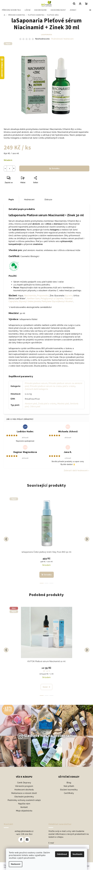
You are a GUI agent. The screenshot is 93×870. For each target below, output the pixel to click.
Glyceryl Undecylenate (30, 301)
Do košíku (55, 168)
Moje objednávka (24, 811)
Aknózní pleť (31, 403)
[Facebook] (21, 839)
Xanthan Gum (33, 298)
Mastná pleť (63, 403)
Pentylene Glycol (50, 301)
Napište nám (24, 804)
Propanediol (43, 295)
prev (6, 539)
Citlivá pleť (35, 406)
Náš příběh (69, 786)
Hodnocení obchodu (24, 789)
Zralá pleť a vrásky (47, 403)
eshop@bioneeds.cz (24, 831)
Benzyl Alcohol (65, 301)
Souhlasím (77, 854)
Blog (69, 782)
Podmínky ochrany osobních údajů (24, 800)
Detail (45, 687)
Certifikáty (69, 793)
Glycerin (68, 295)
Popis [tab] (11, 199)
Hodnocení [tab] (29, 199)
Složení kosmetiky (69, 789)
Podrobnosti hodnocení (62, 39)
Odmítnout (62, 854)
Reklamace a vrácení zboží (24, 793)
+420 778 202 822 (24, 834)
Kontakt (24, 807)
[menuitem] (11, 10)
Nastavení (15, 864)
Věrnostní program (24, 786)
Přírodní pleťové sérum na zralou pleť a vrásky (52, 386)
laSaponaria (46, 34)
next (87, 539)
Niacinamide (30, 295)
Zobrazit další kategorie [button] (36, 389)
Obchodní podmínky (24, 797)
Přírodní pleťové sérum (36, 383)
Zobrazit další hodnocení (76, 470)
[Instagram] (27, 839)
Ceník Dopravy (24, 782)
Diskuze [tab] (48, 199)
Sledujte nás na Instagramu (49, 736)
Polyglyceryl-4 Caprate (52, 298)
